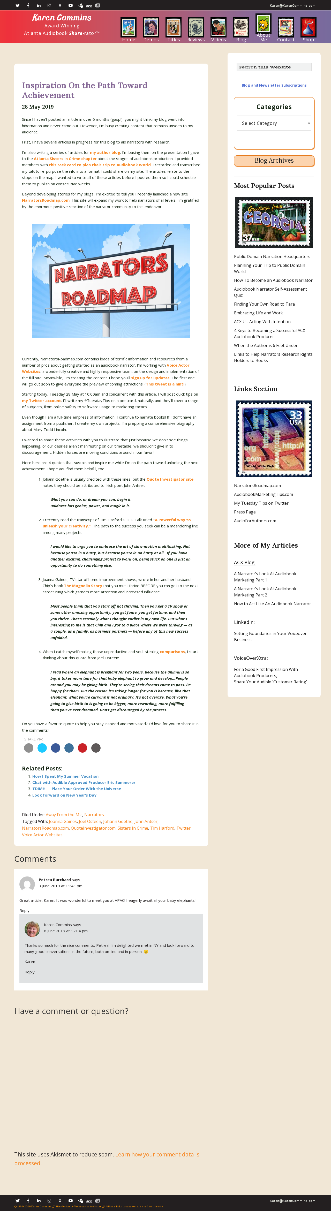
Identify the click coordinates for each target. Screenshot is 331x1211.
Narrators (94, 815)
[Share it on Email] (28, 751)
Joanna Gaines (63, 821)
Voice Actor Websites (42, 835)
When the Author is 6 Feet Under (266, 345)
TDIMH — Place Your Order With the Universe (76, 788)
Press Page (245, 512)
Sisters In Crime (133, 828)
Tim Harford (162, 828)
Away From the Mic (64, 815)
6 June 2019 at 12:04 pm (66, 930)
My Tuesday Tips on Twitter (261, 503)
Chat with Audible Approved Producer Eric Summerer (84, 782)
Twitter (183, 828)
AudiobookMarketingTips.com (263, 494)
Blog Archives (274, 160)
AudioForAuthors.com (255, 521)
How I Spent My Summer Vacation (65, 776)
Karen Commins (62, 18)
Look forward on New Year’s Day (64, 795)
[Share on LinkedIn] (69, 751)
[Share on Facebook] (55, 751)
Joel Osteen (90, 821)
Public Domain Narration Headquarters (272, 256)
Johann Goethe (117, 821)
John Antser (145, 821)
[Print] (96, 751)
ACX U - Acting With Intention (262, 321)
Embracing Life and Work (258, 313)
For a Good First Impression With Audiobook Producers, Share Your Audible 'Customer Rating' (270, 676)
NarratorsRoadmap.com (46, 200)
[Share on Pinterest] (82, 751)
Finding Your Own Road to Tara (264, 304)
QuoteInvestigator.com (93, 828)
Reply (24, 910)
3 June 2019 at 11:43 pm (60, 885)
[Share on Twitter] (42, 751)
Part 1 (260, 580)
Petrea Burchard (55, 879)
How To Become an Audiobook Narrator (273, 280)
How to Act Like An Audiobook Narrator (272, 604)
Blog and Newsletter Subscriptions (274, 85)
